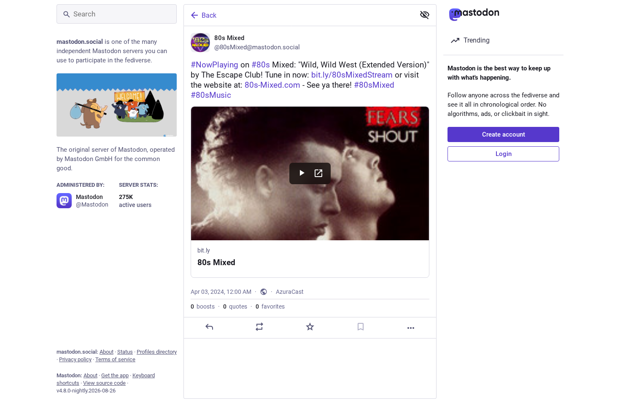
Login (504, 154)
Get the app (115, 375)
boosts (203, 306)
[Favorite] (310, 327)
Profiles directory (157, 352)
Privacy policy (75, 359)
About (106, 352)
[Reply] (209, 327)
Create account (503, 134)
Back (209, 15)
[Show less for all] (424, 15)
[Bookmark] (361, 327)
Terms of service (115, 359)
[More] (411, 328)
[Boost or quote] (259, 327)
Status (125, 352)
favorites (270, 306)
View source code (104, 383)
